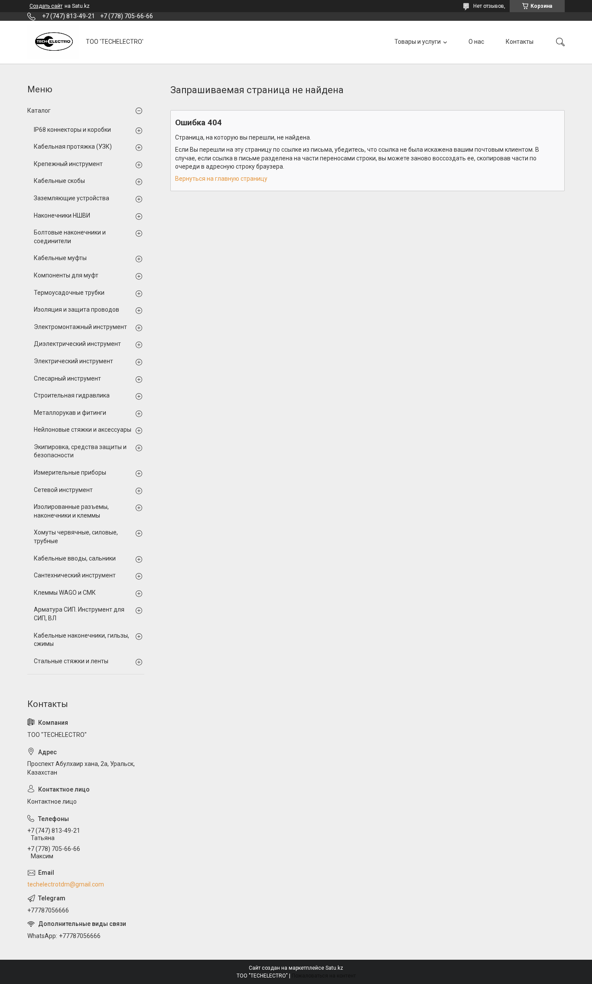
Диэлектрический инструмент (77, 343)
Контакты (519, 41)
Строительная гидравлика (72, 395)
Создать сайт (45, 6)
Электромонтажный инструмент (80, 326)
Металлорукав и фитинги (70, 412)
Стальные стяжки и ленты (71, 661)
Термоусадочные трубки (69, 292)
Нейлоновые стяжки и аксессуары (82, 429)
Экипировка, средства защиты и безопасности (80, 451)
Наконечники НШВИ (62, 215)
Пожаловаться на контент (324, 976)
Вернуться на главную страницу (221, 178)
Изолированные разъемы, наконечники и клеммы (71, 511)
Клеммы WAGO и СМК (65, 592)
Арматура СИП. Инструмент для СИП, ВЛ (79, 614)
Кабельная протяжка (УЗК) (73, 146)
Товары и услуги (417, 41)
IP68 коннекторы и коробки (72, 129)
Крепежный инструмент (68, 163)
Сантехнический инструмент (75, 575)
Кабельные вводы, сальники (75, 558)
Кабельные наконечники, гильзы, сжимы (81, 640)
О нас (476, 41)
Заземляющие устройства (71, 198)
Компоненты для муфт (66, 275)
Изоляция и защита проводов (76, 309)
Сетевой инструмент (63, 489)
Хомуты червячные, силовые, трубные (76, 536)
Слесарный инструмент (67, 378)
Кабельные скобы (59, 180)
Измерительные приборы (70, 472)
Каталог (39, 110)
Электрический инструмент (73, 361)
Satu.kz (334, 968)
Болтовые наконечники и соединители (70, 236)
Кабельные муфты (60, 257)
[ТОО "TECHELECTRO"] (53, 42)
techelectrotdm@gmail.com (65, 884)
